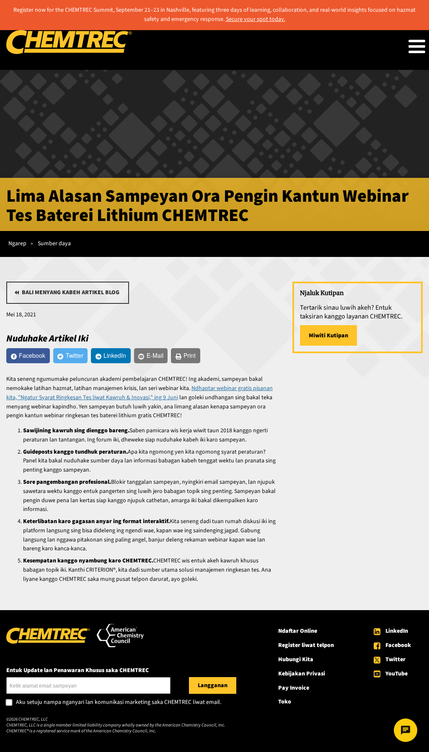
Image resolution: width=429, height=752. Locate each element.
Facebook (398, 645)
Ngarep (17, 243)
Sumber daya (54, 243)
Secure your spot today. (255, 19)
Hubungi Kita (295, 659)
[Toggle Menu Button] (417, 46)
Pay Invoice (293, 688)
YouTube (396, 674)
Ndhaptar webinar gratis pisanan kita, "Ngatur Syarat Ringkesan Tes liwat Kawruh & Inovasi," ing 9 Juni (139, 393)
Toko (284, 702)
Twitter (395, 659)
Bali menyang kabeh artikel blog (70, 292)
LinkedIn (396, 631)
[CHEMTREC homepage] (69, 52)
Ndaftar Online (297, 631)
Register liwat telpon (306, 645)
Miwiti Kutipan (328, 335)
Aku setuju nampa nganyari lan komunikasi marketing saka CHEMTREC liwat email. (118, 702)
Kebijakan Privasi (301, 674)
